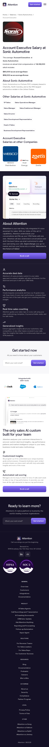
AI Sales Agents (24, 608)
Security (24, 692)
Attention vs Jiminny (24, 734)
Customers (24, 590)
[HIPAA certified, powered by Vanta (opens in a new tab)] (10, 566)
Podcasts (24, 671)
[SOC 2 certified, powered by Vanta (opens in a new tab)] (26, 566)
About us (24, 689)
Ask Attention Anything (24, 622)
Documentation (24, 597)
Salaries (13, 15)
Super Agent (24, 633)
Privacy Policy (24, 710)
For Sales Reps (24, 650)
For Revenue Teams (24, 643)
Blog (24, 664)
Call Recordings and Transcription (24, 612)
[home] (10, 4)
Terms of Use (24, 713)
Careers (24, 675)
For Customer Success (24, 654)
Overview (24, 586)
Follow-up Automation (24, 629)
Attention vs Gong (24, 724)
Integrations (24, 593)
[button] (44, 4)
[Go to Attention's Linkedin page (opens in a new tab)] (21, 554)
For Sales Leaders (24, 647)
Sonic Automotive (25, 15)
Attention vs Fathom (24, 727)
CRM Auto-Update (24, 619)
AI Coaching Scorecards (24, 615)
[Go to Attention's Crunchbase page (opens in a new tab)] (27, 554)
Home (5, 15)
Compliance (24, 696)
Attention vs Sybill (24, 731)
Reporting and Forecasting (24, 626)
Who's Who (24, 678)
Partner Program (24, 699)
